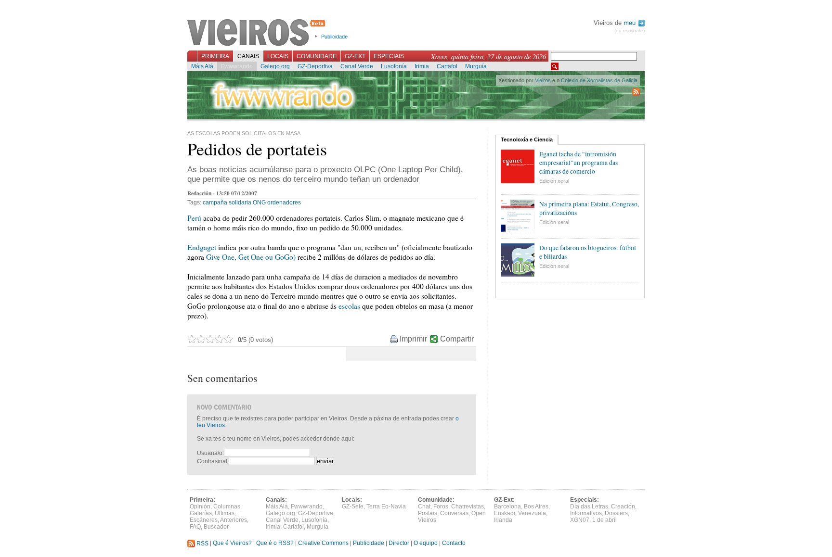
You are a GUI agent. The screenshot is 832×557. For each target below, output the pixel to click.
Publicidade (334, 36)
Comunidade (317, 56)
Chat (424, 506)
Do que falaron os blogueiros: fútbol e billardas (587, 252)
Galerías (201, 513)
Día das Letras (589, 506)
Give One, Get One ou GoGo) (251, 257)
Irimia (422, 66)
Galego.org (275, 66)
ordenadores (284, 202)
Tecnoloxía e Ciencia (527, 139)
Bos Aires (536, 506)
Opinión (200, 506)
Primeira (215, 56)
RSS (201, 543)
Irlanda (503, 520)
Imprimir (413, 339)
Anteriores (233, 520)
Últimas (224, 513)
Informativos (586, 513)
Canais (248, 56)
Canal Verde (356, 66)
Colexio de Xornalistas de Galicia (599, 80)
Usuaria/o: (210, 453)
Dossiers (616, 513)
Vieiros (257, 33)
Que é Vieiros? (232, 543)
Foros (440, 506)
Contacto (454, 543)
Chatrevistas (467, 506)
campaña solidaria (227, 202)
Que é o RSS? (275, 543)
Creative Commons (323, 543)
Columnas (226, 506)
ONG (259, 202)
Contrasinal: (213, 461)
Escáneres (204, 520)
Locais (277, 56)
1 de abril (604, 520)
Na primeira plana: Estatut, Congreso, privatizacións (589, 208)
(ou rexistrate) (629, 30)
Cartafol (447, 66)
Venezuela (532, 513)
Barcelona (507, 506)
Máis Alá (202, 66)
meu (630, 22)
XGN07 (579, 520)
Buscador (216, 526)
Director (399, 543)
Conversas (454, 513)
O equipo (426, 543)
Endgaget (202, 247)
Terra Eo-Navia (386, 506)
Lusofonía (394, 66)
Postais (427, 513)
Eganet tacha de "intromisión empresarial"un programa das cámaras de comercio (578, 163)
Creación (623, 506)
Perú (195, 218)
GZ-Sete (353, 506)
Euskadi (504, 513)
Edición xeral (554, 181)
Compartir (457, 339)
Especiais (389, 56)
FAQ (195, 526)
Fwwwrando (237, 66)
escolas (350, 306)
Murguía (476, 66)
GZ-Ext (355, 56)
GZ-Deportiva (315, 66)
